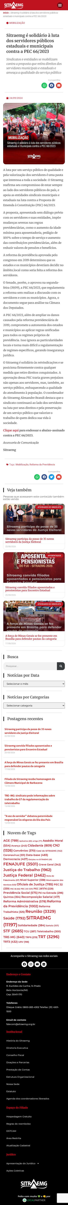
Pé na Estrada (50, 892)
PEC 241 (27, 889)
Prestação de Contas (18, 1069)
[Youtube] (37, 964)
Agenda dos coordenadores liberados (27, 1098)
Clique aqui (11, 430)
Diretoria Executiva (17, 1048)
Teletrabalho (49, 931)
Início (6, 12)
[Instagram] (31, 964)
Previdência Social (20, 893)
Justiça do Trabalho (27, 870)
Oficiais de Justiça (35, 884)
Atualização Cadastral (18, 1145)
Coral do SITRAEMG (49, 850)
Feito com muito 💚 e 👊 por (34, 1196)
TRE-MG (14, 937)
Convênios (24, 850)
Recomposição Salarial (40, 896)
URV (23, 941)
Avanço (19, 845)
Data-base (37, 855)
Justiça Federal (24, 875)
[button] (60, 5)
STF (13, 931)
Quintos (12, 896)
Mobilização (17, 23)
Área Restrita (13, 1138)
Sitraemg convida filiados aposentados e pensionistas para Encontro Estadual (30, 589)
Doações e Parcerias (17, 1062)
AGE (11, 840)
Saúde (14, 918)
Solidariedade (31, 925)
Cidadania (40, 845)
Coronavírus (14, 855)
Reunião (40, 911)
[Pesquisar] (61, 666)
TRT (48, 936)
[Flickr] (44, 964)
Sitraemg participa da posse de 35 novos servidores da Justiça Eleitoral (29, 540)
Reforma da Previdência (42, 464)
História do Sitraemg (18, 1040)
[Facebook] (24, 964)
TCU (30, 931)
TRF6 (31, 937)
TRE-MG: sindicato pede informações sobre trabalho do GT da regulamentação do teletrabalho (30, 799)
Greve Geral (50, 864)
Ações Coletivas (15, 1170)
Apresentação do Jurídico (20, 1163)
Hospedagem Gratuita (18, 1116)
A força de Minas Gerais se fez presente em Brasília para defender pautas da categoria (31, 637)
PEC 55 (15, 889)
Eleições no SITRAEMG (40, 859)
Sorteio (52, 925)
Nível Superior (33, 879)
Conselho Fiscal (15, 1055)
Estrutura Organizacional (20, 1076)
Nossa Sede (12, 1084)
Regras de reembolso (18, 1123)
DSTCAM (11, 1131)
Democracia (15, 859)
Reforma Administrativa (24, 901)
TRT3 (10, 941)
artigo (37, 841)
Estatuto (11, 1091)
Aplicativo (25, 841)
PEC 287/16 (43, 888)
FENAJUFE (20, 864)
